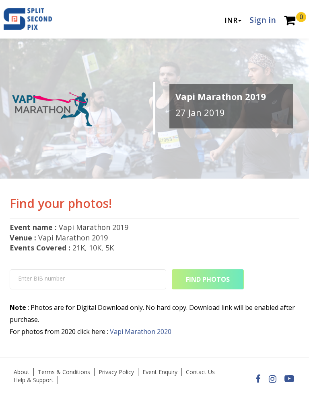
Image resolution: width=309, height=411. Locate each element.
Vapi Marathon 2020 (140, 331)
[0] (289, 21)
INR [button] (231, 20)
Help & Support (34, 380)
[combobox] (88, 279)
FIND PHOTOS (208, 279)
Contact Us (200, 372)
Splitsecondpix (34, 19)
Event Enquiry (159, 372)
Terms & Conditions (64, 372)
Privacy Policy (116, 372)
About (21, 372)
